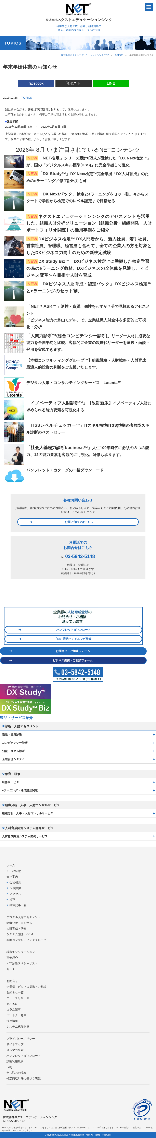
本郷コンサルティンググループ (26, 940)
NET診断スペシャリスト (22, 963)
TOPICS (119, 55)
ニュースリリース (17, 998)
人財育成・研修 (16, 928)
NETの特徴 (13, 871)
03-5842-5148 (80, 556)
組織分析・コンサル (19, 922)
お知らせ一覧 (15, 992)
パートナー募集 (16, 1015)
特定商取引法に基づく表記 (23, 1078)
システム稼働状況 (17, 1026)
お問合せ (12, 981)
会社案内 (12, 876)
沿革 (12, 899)
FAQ (9, 1067)
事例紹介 (12, 957)
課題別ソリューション (20, 952)
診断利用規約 (15, 1061)
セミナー (12, 969)
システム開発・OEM (19, 934)
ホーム (10, 865)
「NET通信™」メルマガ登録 (72, 638)
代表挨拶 (15, 888)
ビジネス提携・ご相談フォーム (73, 660)
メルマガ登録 (15, 1050)
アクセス (15, 893)
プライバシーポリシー (20, 1038)
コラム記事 (13, 1009)
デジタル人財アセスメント (23, 917)
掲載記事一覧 (18, 905)
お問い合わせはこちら (79, 521)
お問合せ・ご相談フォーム (73, 651)
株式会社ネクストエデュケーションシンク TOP (85, 55)
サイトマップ (15, 1044)
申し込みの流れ (16, 1072)
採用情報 (12, 1020)
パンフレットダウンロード (73, 629)
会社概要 (15, 882)
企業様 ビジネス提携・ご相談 (26, 986)
